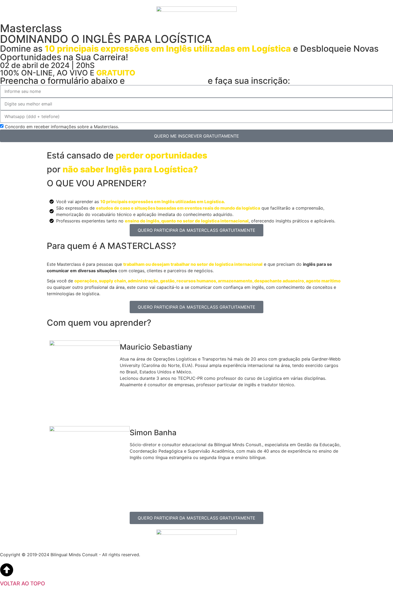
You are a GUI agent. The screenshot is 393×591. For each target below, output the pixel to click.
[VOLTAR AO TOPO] (6, 570)
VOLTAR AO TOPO (22, 583)
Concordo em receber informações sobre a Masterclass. (62, 126)
